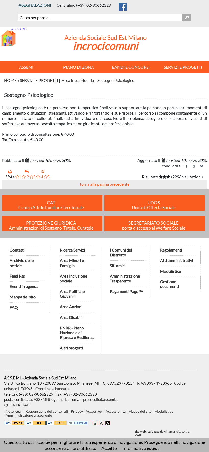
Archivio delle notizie (22, 263)
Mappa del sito (23, 296)
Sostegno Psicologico (115, 80)
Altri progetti (71, 347)
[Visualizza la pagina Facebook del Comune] (123, 6)
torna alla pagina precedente (104, 184)
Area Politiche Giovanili (72, 293)
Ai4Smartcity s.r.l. (175, 431)
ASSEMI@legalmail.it (51, 399)
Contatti (17, 249)
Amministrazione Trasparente (125, 278)
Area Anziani (71, 306)
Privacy (77, 411)
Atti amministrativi (176, 260)
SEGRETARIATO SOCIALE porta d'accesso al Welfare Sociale (153, 226)
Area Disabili (71, 317)
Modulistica (170, 271)
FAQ (14, 307)
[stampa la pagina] (14, 171)
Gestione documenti (169, 284)
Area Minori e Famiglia (72, 263)
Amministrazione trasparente (29, 415)
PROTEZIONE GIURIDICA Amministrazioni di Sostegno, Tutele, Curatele (51, 226)
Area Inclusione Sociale (73, 278)
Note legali (14, 411)
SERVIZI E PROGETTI (39, 80)
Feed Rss (17, 275)
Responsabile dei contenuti (46, 411)
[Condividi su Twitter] (201, 166)
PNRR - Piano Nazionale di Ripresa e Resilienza (77, 332)
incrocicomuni (105, 45)
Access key (94, 411)
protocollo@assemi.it (100, 399)
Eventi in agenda (24, 286)
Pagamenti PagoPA (126, 291)
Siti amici (117, 265)
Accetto (109, 448)
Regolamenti (171, 249)
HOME (10, 80)
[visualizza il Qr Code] (47, 171)
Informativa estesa (141, 448)
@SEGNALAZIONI (34, 5)
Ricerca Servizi (72, 249)
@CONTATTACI (17, 405)
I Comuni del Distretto (121, 252)
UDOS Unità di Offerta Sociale (154, 205)
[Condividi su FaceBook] (187, 166)
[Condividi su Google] (194, 166)
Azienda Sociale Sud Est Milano (105, 37)
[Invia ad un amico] (30, 171)
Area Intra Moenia (78, 80)
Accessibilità (116, 411)
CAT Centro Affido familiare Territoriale (51, 205)
